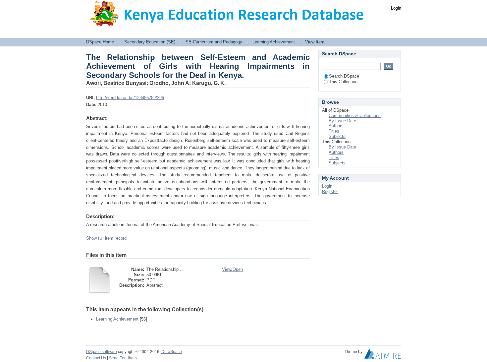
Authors (336, 125)
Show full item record (106, 238)
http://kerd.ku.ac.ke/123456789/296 (130, 97)
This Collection (343, 81)
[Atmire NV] (382, 355)
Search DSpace (344, 76)
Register (330, 191)
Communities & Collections (355, 115)
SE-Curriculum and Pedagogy (214, 41)
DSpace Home (100, 41)
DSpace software (101, 351)
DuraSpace (171, 351)
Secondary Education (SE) (149, 41)
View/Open (232, 269)
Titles (334, 131)
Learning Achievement (273, 41)
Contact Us (96, 358)
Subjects (337, 136)
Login (396, 8)
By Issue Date (342, 120)
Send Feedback (123, 358)
